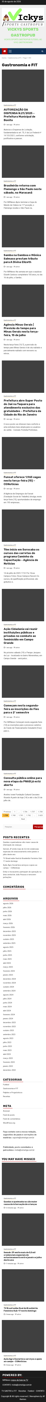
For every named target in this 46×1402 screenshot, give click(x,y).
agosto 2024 (8, 995)
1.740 (13, 815)
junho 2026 (7, 911)
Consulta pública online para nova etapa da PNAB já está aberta (23, 781)
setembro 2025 (9, 943)
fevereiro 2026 (9, 927)
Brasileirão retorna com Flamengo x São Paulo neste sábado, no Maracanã (23, 189)
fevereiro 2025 (9, 971)
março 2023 (8, 1058)
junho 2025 (7, 955)
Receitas (6, 1096)
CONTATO (40, 1391)
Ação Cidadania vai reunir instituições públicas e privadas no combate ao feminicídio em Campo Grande (21, 636)
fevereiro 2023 (9, 1062)
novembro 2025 (9, 935)
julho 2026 (7, 907)
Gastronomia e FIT (10, 105)
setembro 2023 (9, 1034)
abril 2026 (7, 919)
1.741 (21, 815)
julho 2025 (7, 951)
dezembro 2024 (9, 979)
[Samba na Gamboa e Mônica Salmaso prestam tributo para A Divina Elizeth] (23, 231)
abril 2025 (7, 963)
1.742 (28, 815)
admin (17, 125)
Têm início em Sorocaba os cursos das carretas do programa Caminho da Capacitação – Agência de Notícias (21, 556)
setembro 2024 (9, 991)
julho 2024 (7, 999)
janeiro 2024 (8, 1018)
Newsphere (35, 1396)
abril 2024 (7, 1011)
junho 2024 (7, 1003)
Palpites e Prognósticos (12, 1092)
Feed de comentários (11, 1119)
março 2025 (8, 967)
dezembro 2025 (9, 931)
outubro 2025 (8, 939)
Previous (7, 812)
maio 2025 (7, 959)
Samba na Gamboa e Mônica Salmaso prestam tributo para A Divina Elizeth (22, 258)
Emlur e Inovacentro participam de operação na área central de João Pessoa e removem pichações (22, 874)
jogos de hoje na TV (19, 1380)
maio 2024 (7, 1007)
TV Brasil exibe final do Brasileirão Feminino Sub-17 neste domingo (21, 1309)
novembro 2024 (9, 983)
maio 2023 (7, 1050)
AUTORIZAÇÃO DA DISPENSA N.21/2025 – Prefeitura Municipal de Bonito (19, 115)
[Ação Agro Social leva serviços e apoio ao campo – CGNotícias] (23, 1336)
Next (23, 819)
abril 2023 (7, 1054)
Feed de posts (9, 1115)
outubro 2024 (8, 987)
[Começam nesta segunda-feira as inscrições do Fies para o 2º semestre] (23, 681)
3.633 (40, 815)
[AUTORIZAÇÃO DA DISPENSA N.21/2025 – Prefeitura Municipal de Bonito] (23, 86)
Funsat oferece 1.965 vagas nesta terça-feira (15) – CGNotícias (22, 480)
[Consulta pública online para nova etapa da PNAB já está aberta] (23, 754)
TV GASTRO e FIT (9, 1391)
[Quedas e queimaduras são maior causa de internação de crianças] (23, 1179)
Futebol (6, 1085)
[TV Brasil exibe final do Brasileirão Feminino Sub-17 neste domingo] (23, 1285)
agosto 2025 (8, 947)
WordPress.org (9, 1123)
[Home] (4, 51)
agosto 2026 (8, 903)
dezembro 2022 (9, 1070)
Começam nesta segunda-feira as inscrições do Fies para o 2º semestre (21, 709)
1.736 (25, 812)
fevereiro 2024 (9, 1014)
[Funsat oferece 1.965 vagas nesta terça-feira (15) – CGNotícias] (23, 453)
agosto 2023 (8, 1038)
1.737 (32, 812)
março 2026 (8, 923)
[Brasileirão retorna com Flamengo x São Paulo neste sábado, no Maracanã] (23, 161)
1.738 (40, 812)
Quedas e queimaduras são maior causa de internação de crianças (20, 1203)
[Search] (42, 51)
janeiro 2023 (8, 1066)
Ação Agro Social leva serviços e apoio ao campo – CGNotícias (23, 1360)
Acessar (6, 1111)
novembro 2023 (9, 1026)
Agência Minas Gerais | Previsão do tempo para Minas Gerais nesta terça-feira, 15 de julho (21, 330)
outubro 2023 (8, 1030)
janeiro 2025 (8, 975)
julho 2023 (7, 1042)
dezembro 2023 (9, 1022)
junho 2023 (7, 1046)
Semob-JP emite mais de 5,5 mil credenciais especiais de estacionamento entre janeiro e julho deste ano (21, 852)
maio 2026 (7, 915)
